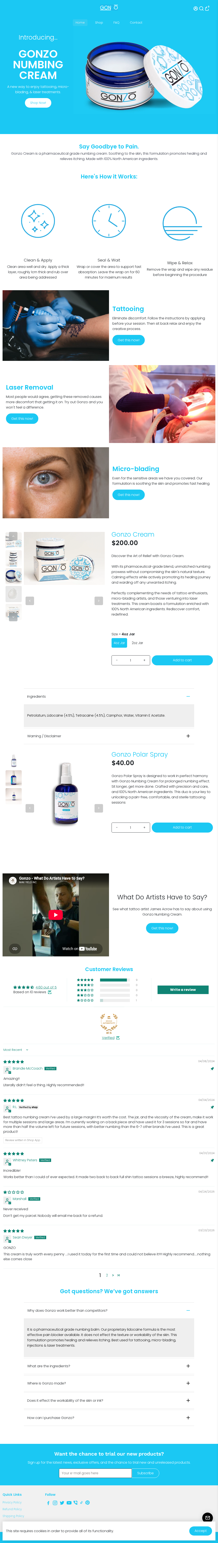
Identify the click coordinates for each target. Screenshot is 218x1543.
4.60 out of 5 (46, 987)
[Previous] (13, 536)
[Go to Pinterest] (87, 1503)
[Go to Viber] (75, 1503)
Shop (99, 22)
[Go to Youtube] (69, 1503)
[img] (13, 1061)
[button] (85, 980)
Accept (201, 1530)
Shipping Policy (13, 1516)
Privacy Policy (12, 1502)
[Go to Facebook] (48, 1503)
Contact (136, 22)
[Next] (13, 617)
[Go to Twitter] (62, 1503)
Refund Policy (12, 1509)
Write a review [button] (183, 989)
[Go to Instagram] (55, 1503)
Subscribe (145, 1473)
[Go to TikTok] (81, 1503)
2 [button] (107, 1275)
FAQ (116, 22)
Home (80, 22)
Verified (108, 1038)
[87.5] (109, 1022)
